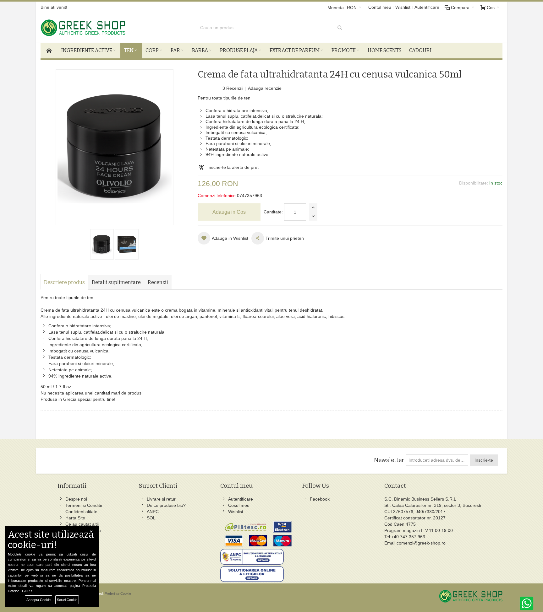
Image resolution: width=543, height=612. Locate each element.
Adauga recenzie (265, 88)
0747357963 (249, 195)
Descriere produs (64, 282)
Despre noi (76, 499)
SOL (151, 517)
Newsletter (389, 460)
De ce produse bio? (166, 505)
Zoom (114, 147)
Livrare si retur (161, 499)
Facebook (320, 499)
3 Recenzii (232, 88)
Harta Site (75, 517)
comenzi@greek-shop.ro (421, 542)
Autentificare (426, 7)
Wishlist (402, 7)
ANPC (153, 511)
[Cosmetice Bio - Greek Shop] (111, 27)
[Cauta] (339, 27)
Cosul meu (239, 505)
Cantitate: (273, 211)
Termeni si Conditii (83, 505)
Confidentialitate (81, 511)
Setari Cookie (67, 600)
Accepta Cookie (38, 600)
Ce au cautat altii (82, 524)
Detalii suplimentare (116, 282)
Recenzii (158, 282)
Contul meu (379, 7)
